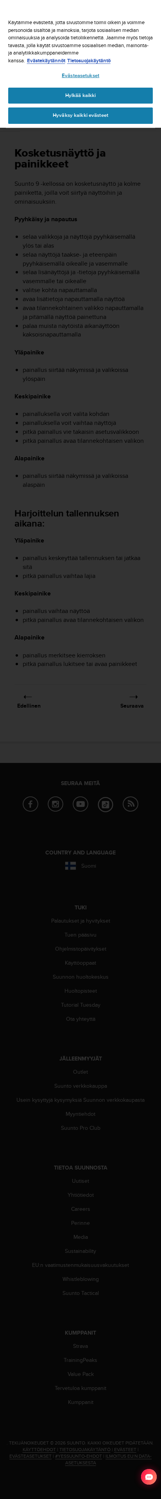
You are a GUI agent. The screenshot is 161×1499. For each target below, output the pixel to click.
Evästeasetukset (80, 75)
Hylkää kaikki (80, 95)
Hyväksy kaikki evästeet (80, 115)
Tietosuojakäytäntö (89, 60)
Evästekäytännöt (46, 60)
